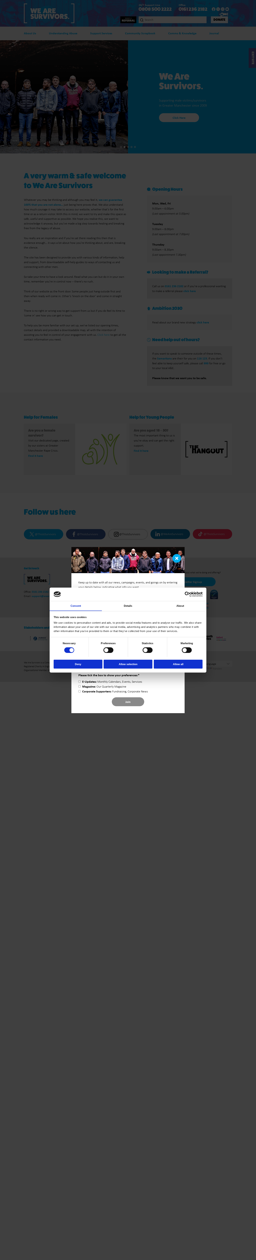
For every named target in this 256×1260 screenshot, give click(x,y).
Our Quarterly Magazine (104, 686)
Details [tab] (128, 605)
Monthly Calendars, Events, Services (112, 682)
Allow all (178, 663)
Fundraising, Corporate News (115, 691)
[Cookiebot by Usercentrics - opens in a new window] (187, 594)
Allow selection (128, 663)
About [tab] (180, 605)
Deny (78, 663)
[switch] (108, 650)
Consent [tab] (76, 605)
